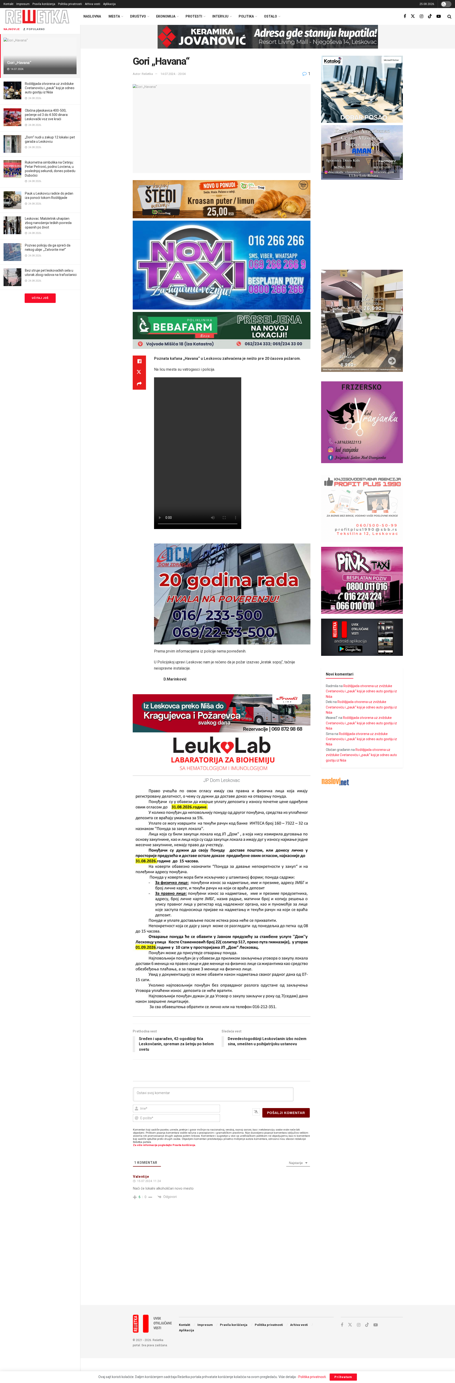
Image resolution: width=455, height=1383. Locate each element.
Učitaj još (40, 298)
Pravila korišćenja (43, 4)
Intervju (220, 16)
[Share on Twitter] (139, 372)
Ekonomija (165, 16)
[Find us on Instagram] (421, 16)
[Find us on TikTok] (430, 16)
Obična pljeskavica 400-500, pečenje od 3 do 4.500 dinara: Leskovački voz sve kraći (46, 115)
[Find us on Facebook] (405, 16)
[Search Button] (449, 17)
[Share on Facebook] (139, 361)
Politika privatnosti (70, 4)
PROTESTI (194, 16)
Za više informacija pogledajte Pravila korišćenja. (164, 1145)
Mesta (114, 16)
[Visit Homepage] (37, 16)
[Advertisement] (268, 1262)
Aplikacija (109, 4)
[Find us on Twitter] (413, 16)
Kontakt (9, 4)
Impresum (23, 4)
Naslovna (92, 16)
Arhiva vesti (92, 4)
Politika (246, 16)
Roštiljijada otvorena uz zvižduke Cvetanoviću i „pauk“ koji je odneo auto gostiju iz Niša (49, 88)
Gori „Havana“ (19, 62)
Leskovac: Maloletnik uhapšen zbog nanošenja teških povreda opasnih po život (48, 223)
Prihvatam (343, 1377)
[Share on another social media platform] (139, 384)
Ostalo (270, 16)
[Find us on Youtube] (439, 16)
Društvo (138, 16)
